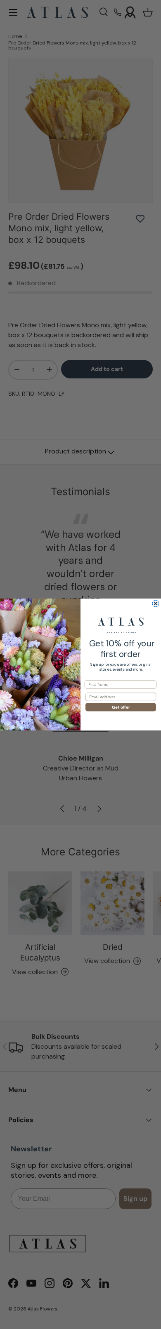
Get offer (121, 707)
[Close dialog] (155, 603)
